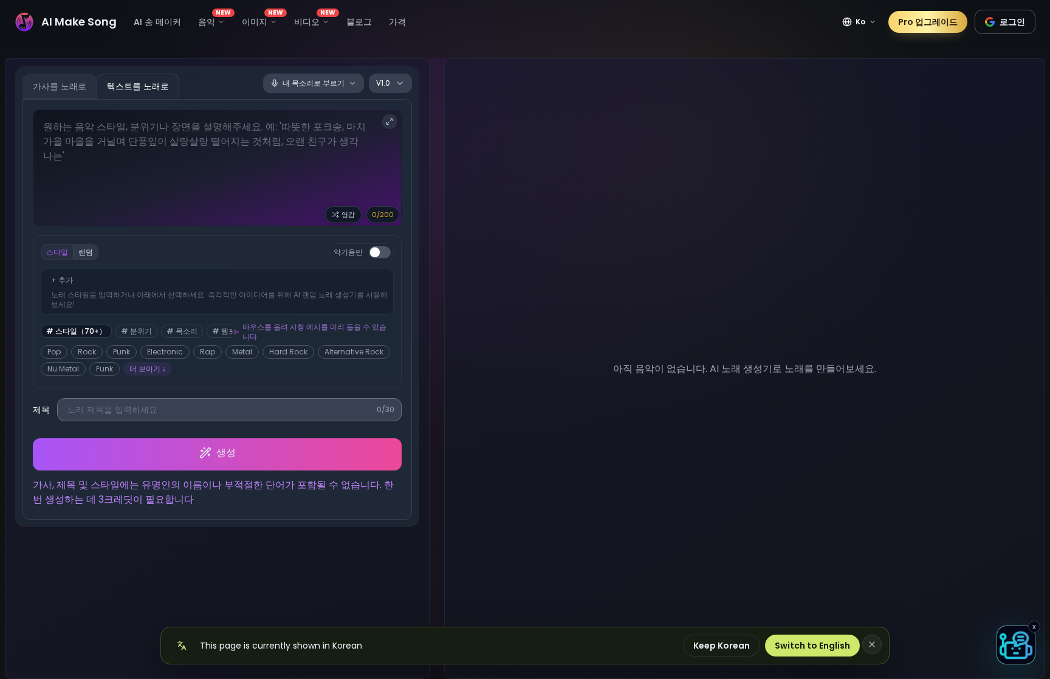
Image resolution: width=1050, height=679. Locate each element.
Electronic (165, 351)
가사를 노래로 (59, 86)
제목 (41, 410)
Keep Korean (721, 645)
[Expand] (389, 121)
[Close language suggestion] (872, 644)
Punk (121, 351)
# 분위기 (136, 331)
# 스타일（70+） (76, 331)
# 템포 (224, 331)
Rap (207, 351)
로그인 (1012, 22)
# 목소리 (181, 331)
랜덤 (85, 252)
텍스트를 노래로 (138, 86)
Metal (242, 351)
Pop (54, 351)
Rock (87, 351)
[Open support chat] (1016, 645)
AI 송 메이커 (157, 22)
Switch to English (812, 645)
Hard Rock (288, 351)
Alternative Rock (353, 351)
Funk (104, 369)
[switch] (380, 252)
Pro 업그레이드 (928, 22)
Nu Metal (63, 369)
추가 (62, 280)
